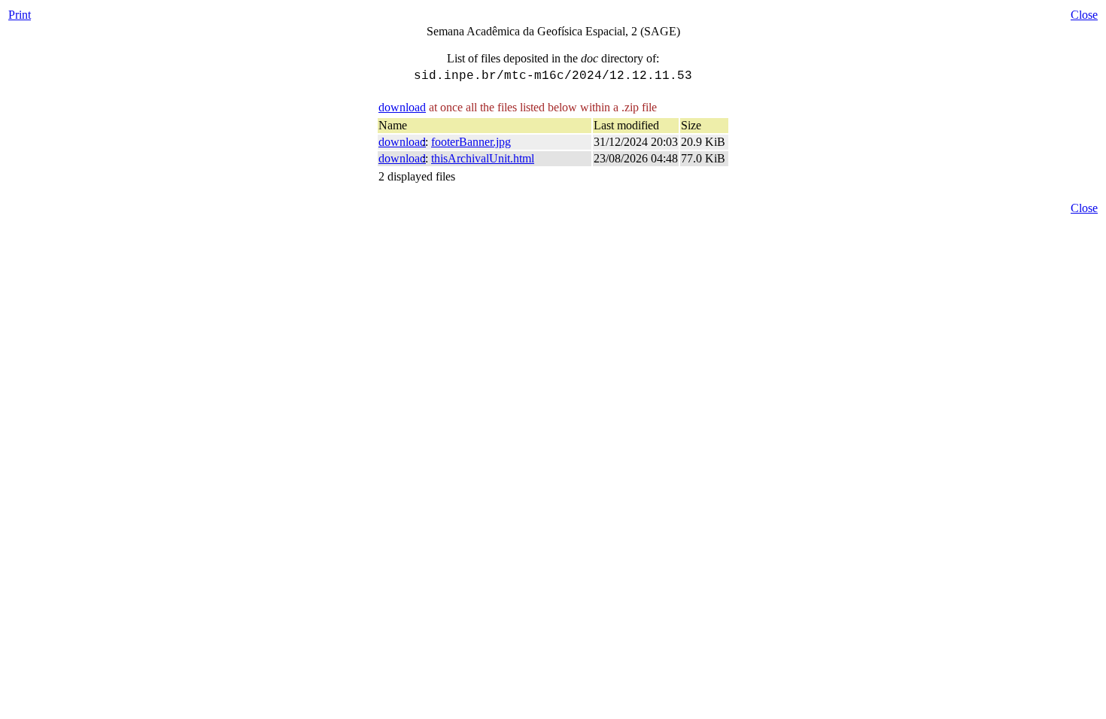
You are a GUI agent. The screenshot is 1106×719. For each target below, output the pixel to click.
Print (19, 14)
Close (1084, 14)
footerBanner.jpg (471, 141)
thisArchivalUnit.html (482, 158)
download (402, 107)
